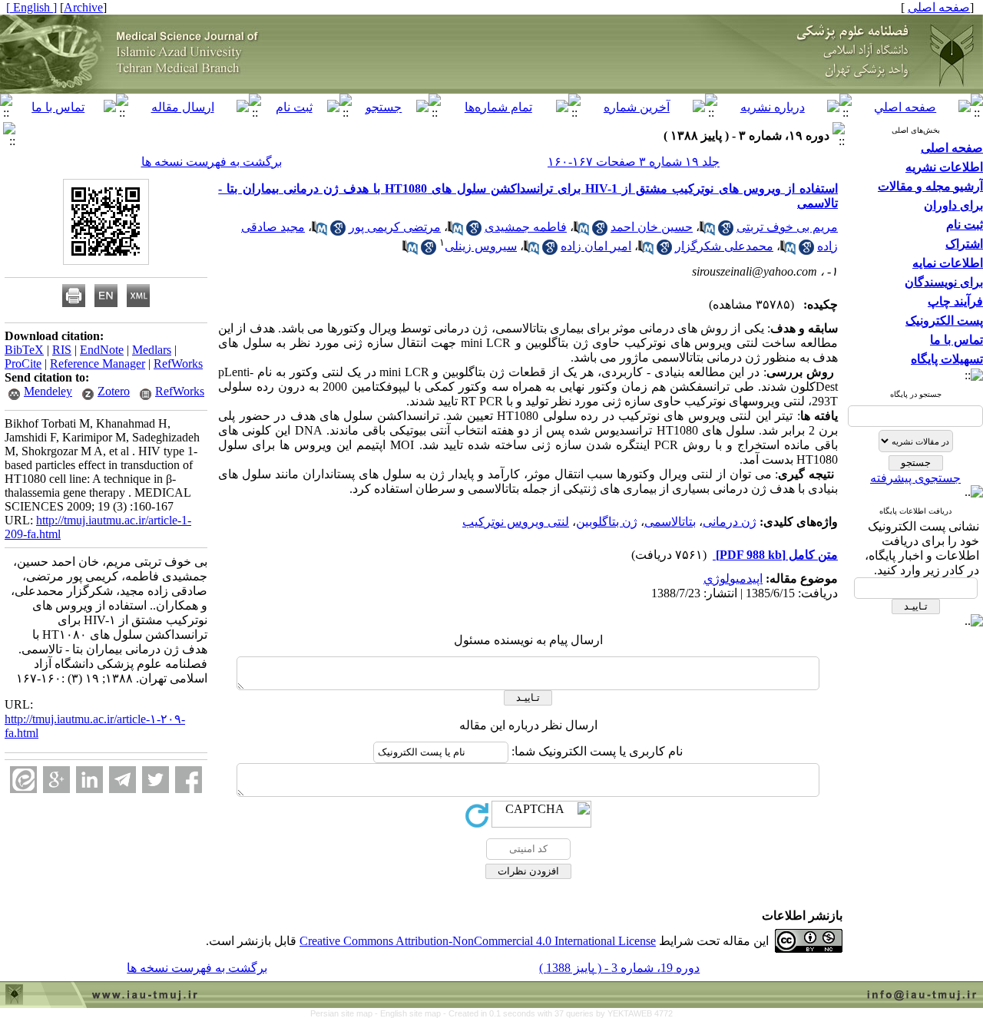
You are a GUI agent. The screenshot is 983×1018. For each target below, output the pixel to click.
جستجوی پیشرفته (915, 477)
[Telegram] (122, 779)
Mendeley (48, 391)
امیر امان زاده (596, 246)
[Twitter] (155, 779)
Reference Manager (97, 363)
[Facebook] (188, 779)
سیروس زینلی (481, 246)
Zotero (114, 391)
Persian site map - (345, 1013)
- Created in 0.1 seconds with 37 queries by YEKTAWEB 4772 (558, 1013)
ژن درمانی (729, 521)
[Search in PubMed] (707, 231)
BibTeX (24, 349)
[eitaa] (23, 779)
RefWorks (178, 363)
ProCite (23, 363)
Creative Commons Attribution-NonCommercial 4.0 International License (478, 940)
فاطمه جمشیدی (526, 226)
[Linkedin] (89, 779)
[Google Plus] (56, 779)
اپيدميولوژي (733, 578)
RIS (61, 349)
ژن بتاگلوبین (606, 521)
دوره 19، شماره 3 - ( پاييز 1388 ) (619, 967)
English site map (411, 1013)
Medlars (151, 349)
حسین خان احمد (652, 226)
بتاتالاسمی (670, 521)
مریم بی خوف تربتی (787, 226)
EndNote (102, 349)
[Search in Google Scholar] (725, 231)
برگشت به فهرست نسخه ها (211, 161)
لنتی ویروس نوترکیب (515, 521)
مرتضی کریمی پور (395, 226)
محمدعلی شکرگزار (724, 246)
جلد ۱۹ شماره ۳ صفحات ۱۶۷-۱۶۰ (634, 161)
